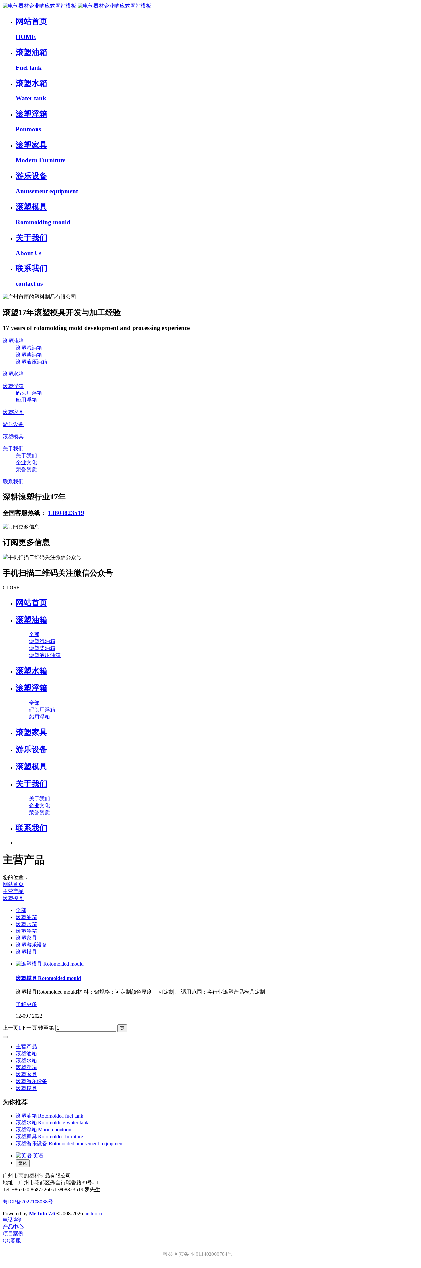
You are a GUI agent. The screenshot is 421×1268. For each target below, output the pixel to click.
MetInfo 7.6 (42, 1213)
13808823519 (66, 512)
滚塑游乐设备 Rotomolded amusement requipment (70, 1143)
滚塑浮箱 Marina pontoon (43, 1129)
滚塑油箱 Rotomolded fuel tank (49, 1116)
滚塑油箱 (26, 917)
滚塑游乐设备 (31, 945)
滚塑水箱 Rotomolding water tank (52, 1122)
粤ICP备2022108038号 (28, 1201)
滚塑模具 (13, 898)
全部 (34, 634)
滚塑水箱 (26, 924)
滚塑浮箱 (26, 931)
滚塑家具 (26, 938)
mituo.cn (95, 1213)
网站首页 (31, 602)
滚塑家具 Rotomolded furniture (49, 1136)
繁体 (22, 1163)
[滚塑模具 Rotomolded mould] (50, 964)
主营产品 (13, 891)
